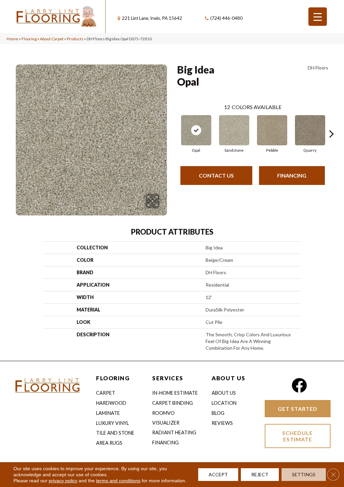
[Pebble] (272, 130)
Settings (303, 474)
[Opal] (196, 130)
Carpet (105, 393)
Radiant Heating (174, 432)
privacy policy (63, 480)
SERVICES (167, 378)
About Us (224, 393)
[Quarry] (310, 130)
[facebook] (299, 385)
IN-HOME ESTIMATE (175, 393)
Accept (218, 474)
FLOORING (113, 378)
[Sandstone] (234, 130)
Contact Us (216, 175)
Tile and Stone (115, 433)
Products (75, 38)
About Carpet (51, 38)
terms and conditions (118, 480)
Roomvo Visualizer (165, 418)
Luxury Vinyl (112, 423)
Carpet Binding (172, 403)
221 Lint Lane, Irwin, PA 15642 (152, 18)
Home (12, 38)
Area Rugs (109, 443)
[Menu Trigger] (317, 16)
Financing (291, 175)
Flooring (29, 38)
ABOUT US (228, 378)
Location (224, 403)
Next (332, 123)
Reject (259, 474)
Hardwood (111, 403)
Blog (218, 413)
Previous (174, 123)
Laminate (108, 413)
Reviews (222, 423)
